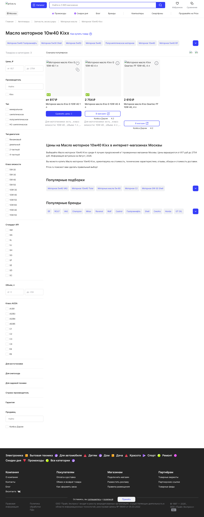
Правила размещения (119, 486)
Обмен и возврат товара (69, 482)
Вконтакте (11, 491)
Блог (8, 486)
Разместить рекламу (118, 482)
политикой (108, 499)
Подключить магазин (118, 477)
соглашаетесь (94, 499)
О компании (12, 477)
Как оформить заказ (67, 486)
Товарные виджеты (168, 477)
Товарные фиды (166, 486)
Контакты (10, 482)
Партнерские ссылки (169, 482)
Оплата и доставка (66, 477)
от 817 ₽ (51, 99)
